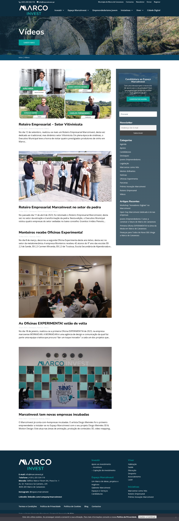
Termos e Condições (28, 506)
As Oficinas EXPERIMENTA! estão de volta (53, 323)
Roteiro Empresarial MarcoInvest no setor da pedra (60, 207)
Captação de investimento (104, 470)
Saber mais (29, 42)
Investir (58, 10)
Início (21, 57)
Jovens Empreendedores (130, 159)
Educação (132, 470)
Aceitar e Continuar (147, 517)
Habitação (132, 464)
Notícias (32, 236)
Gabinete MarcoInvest (101, 487)
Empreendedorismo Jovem (105, 10)
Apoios (123, 148)
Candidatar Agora (138, 99)
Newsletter (140, 2)
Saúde (130, 467)
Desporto (132, 473)
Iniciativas (125, 10)
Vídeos (46, 128)
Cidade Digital (153, 10)
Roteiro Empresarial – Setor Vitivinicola (50, 124)
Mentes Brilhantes (127, 171)
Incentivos (97, 467)
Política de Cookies (72, 506)
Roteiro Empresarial (36, 128)
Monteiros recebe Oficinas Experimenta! (51, 232)
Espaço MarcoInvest (77, 10)
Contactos (130, 2)
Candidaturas (33, 419)
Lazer (130, 479)
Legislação (124, 163)
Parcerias (124, 182)
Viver (138, 10)
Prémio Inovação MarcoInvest (133, 186)
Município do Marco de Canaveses (111, 2)
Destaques (33, 211)
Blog (86, 506)
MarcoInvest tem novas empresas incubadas (54, 414)
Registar (157, 2)
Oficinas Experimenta (129, 179)
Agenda (123, 144)
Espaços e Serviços (100, 491)
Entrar (149, 2)
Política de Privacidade (50, 506)
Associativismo (134, 476)
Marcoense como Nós (129, 167)
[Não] (175, 517)
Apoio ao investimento (101, 464)
